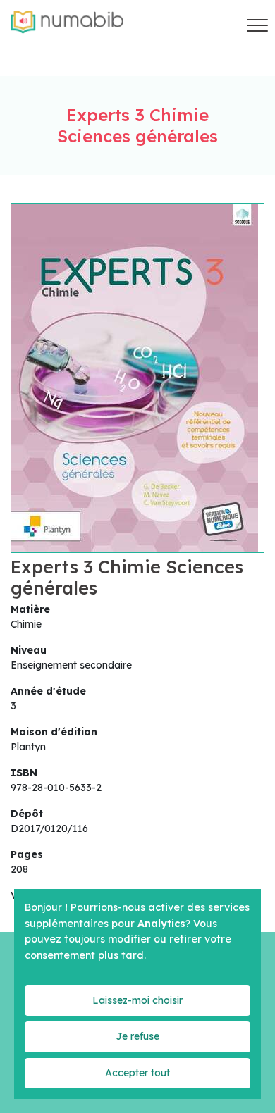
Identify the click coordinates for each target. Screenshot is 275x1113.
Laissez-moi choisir (137, 1000)
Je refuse (137, 1036)
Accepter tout (137, 1073)
